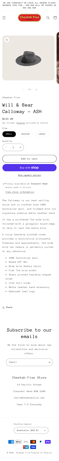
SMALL (9, 134)
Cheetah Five (23, 453)
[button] (3, 17)
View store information (20, 192)
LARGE (44, 135)
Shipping (21, 123)
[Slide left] (22, 89)
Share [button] (9, 307)
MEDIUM (27, 135)
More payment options (29, 175)
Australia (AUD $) (28, 430)
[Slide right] (36, 89)
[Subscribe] (49, 362)
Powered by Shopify (41, 453)
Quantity (7, 141)
